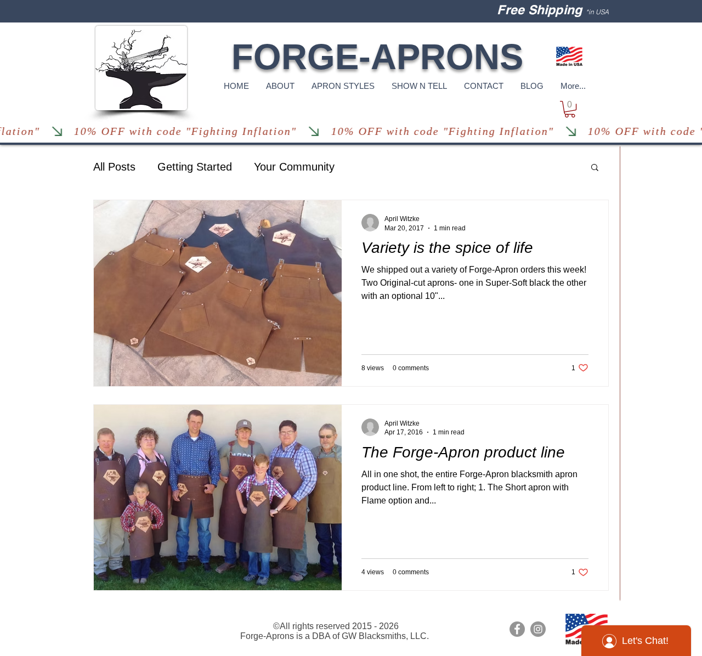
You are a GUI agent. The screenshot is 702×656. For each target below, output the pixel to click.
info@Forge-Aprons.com (140, 617)
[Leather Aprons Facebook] (517, 629)
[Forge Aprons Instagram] (538, 629)
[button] (570, 109)
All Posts (114, 167)
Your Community (294, 167)
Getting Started (194, 167)
